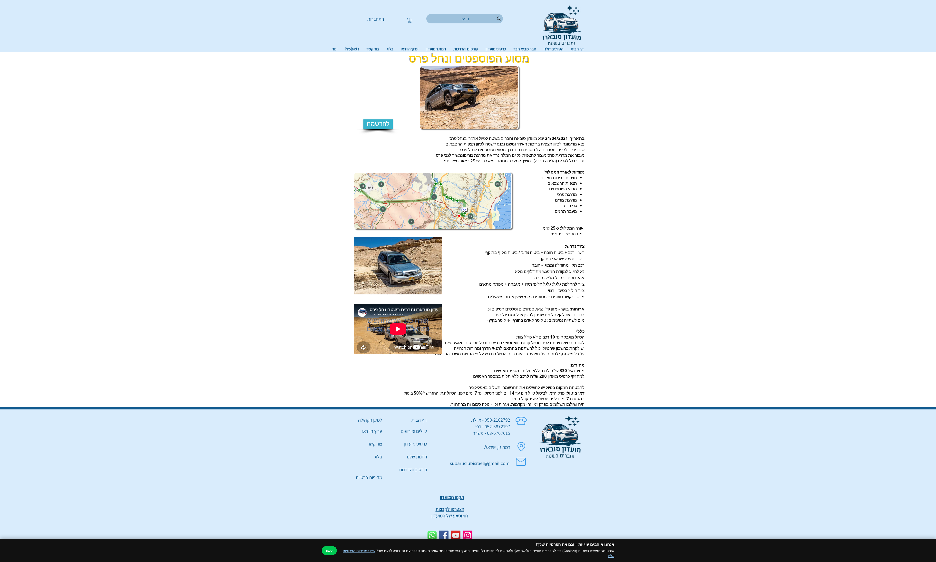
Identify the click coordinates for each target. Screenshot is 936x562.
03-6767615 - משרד (491, 433)
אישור (329, 550)
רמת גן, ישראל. (497, 447)
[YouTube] (455, 535)
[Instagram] (467, 535)
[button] (410, 20)
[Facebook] (443, 535)
